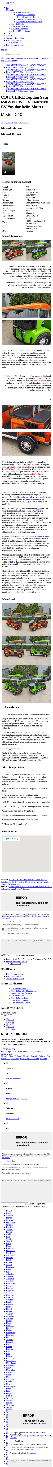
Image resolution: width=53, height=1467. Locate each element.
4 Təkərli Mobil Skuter (20, 31)
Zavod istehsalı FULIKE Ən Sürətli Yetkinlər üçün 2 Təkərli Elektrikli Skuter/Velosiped (26, 887)
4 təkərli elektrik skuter (28, 499)
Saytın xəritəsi (6, 1054)
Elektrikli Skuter (7, 1056)
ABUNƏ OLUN (8, 1049)
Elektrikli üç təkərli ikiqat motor (29, 19)
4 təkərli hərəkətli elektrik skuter (19, 492)
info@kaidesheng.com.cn (16, 1098)
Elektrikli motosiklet (19, 26)
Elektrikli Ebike (17, 24)
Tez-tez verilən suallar (15, 38)
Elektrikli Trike (45, 1056)
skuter (38, 508)
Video (8, 33)
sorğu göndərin (7, 122)
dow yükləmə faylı (21, 122)
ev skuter (9, 564)
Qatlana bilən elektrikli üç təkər (29, 22)
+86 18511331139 (13, 1078)
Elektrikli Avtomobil (19, 29)
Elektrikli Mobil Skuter (29, 1058)
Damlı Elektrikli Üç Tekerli (27, 17)
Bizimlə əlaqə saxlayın (15, 45)
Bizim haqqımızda (13, 40)
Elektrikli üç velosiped (20, 12)
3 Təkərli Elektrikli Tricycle (26, 1056)
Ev (7, 8)
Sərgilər (14, 43)
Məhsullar (10, 10)
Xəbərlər (9, 36)
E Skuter (43, 1058)
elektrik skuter (43, 536)
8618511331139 (12, 1118)
